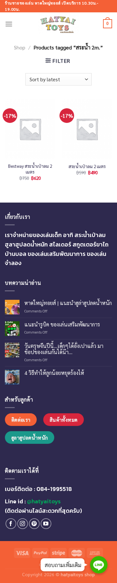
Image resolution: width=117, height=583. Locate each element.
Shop (19, 47)
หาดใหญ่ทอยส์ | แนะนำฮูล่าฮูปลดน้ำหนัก (68, 303)
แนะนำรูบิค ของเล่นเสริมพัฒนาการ (62, 324)
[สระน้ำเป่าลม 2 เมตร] (87, 129)
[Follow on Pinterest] (34, 523)
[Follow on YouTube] (46, 523)
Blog (72, 564)
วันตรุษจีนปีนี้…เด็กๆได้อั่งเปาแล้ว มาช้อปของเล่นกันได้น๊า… (63, 349)
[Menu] (9, 24)
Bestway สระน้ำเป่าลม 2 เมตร (30, 169)
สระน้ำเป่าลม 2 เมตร (87, 166)
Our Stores (51, 564)
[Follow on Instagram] (22, 523)
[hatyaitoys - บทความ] (58, 23)
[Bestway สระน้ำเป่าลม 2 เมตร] (30, 129)
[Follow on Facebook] (11, 523)
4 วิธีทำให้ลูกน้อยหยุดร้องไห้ (54, 373)
